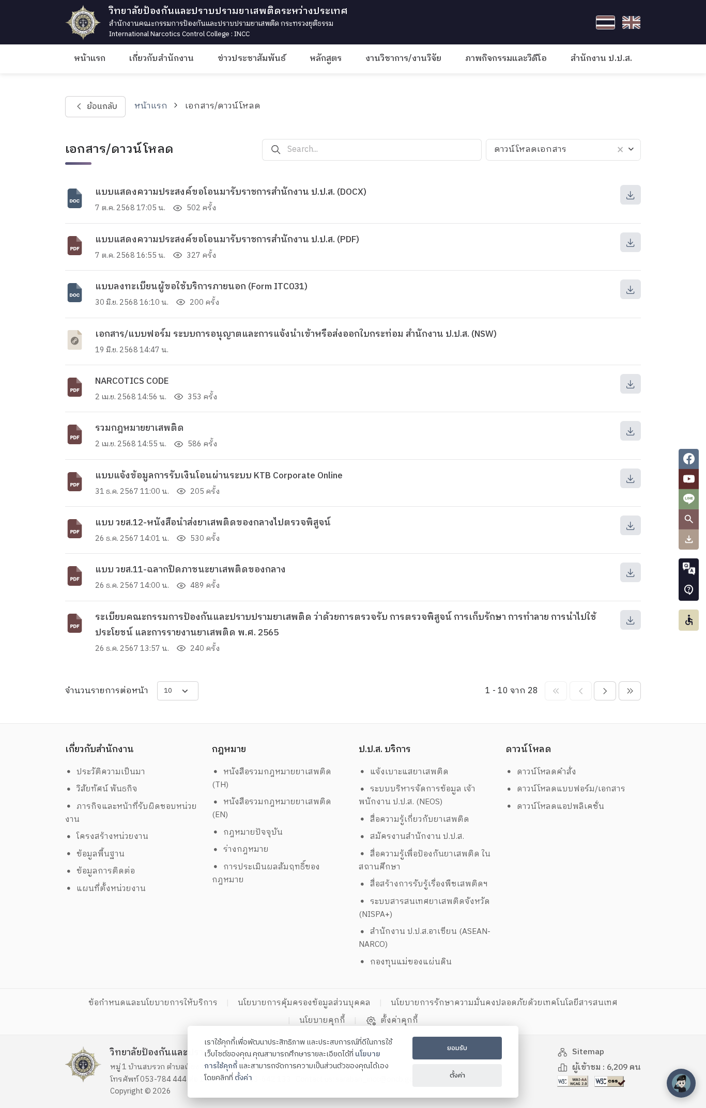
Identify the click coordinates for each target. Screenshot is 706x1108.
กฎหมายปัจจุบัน (253, 832)
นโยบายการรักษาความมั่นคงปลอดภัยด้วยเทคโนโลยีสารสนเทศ (504, 1002)
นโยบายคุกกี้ (322, 1020)
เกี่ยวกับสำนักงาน (161, 59)
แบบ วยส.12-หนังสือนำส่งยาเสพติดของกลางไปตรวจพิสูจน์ (213, 523)
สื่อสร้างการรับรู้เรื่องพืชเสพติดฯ (429, 884)
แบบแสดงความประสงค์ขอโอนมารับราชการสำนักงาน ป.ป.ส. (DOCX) (230, 192)
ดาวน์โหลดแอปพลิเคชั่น (560, 806)
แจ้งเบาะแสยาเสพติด (409, 772)
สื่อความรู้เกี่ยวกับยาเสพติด (419, 819)
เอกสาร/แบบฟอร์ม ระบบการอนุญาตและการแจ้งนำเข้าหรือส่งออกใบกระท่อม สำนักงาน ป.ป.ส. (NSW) (296, 334)
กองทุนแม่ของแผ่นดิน (411, 962)
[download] (630, 195)
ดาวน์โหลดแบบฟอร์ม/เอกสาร (571, 789)
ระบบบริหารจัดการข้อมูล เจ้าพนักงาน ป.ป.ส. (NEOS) (417, 795)
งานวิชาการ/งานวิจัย (403, 59)
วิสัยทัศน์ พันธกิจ (106, 789)
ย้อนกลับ (101, 107)
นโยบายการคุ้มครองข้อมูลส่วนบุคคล (304, 1002)
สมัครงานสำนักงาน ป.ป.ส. (417, 836)
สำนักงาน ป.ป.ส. (601, 59)
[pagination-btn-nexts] (630, 690)
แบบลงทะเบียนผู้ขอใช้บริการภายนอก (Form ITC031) (201, 286)
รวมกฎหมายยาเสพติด (139, 428)
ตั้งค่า (243, 1078)
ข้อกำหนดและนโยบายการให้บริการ (153, 1002)
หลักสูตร (326, 59)
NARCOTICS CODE (132, 381)
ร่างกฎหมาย (246, 849)
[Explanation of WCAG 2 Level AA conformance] (573, 1080)
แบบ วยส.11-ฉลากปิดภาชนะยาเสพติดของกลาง (190, 570)
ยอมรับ (457, 1048)
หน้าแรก (89, 59)
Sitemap (588, 1051)
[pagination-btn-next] (605, 690)
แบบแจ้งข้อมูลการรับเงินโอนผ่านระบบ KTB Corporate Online (219, 476)
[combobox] (563, 150)
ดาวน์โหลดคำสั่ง (546, 772)
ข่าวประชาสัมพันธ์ (252, 59)
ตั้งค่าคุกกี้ (399, 1020)
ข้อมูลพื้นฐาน (100, 854)
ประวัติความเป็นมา (110, 772)
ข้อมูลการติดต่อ (105, 871)
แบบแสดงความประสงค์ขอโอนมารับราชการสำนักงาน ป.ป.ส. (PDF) (227, 239)
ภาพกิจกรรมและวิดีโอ (506, 59)
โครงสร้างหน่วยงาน (112, 836)
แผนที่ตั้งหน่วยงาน (111, 888)
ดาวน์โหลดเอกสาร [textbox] (530, 150)
